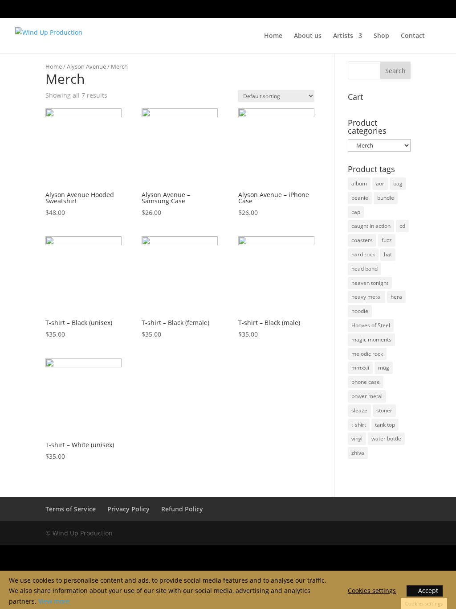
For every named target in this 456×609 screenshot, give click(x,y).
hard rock (363, 254)
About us (308, 36)
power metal (367, 396)
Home (273, 36)
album (359, 183)
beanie (359, 198)
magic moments (371, 339)
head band (364, 268)
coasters (362, 240)
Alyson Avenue (86, 66)
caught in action (371, 226)
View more (53, 601)
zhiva (357, 453)
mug (383, 367)
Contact (413, 36)
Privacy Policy (128, 509)
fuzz (387, 240)
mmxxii (360, 367)
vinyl (356, 438)
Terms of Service (70, 509)
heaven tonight (369, 283)
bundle (385, 198)
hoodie (359, 311)
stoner (384, 410)
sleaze (359, 410)
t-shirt (358, 424)
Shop (381, 36)
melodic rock (367, 354)
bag (398, 183)
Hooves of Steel (370, 325)
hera (396, 296)
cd (402, 226)
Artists (343, 36)
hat (388, 254)
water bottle (386, 438)
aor (380, 183)
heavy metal (366, 296)
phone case (365, 382)
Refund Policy (182, 509)
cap (355, 212)
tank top (385, 424)
